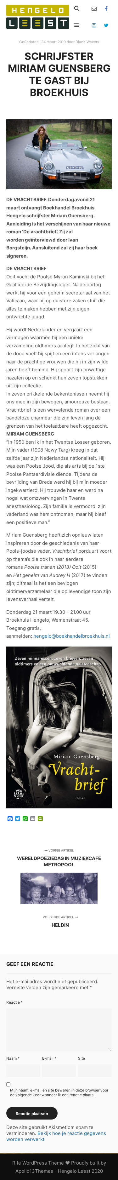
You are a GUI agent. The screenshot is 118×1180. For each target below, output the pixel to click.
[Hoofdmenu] (76, 25)
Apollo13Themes (34, 1171)
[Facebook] (106, 8)
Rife (16, 1163)
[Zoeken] (76, 8)
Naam (13, 1058)
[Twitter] (106, 25)
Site (81, 1058)
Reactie (14, 1002)
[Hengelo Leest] (37, 16)
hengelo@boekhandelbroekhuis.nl (71, 636)
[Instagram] (94, 25)
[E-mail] (94, 8)
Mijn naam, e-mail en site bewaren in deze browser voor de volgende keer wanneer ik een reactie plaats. (59, 1092)
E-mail (49, 1058)
